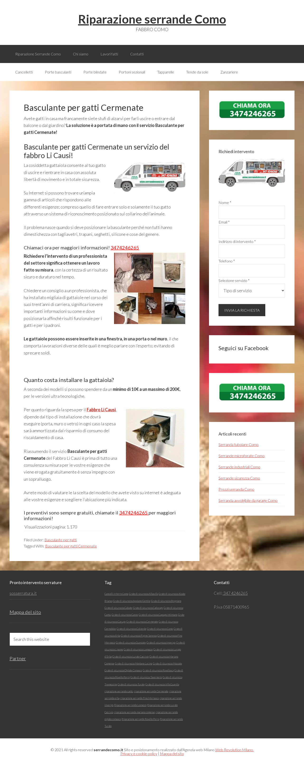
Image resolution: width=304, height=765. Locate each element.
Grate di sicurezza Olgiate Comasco (123, 670)
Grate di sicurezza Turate (131, 684)
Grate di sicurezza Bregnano (166, 600)
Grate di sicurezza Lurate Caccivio (130, 656)
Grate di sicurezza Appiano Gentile (131, 600)
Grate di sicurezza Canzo (125, 614)
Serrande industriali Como (239, 467)
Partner (18, 658)
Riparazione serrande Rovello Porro (140, 719)
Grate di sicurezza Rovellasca (158, 670)
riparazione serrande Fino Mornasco (139, 698)
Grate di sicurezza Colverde (131, 628)
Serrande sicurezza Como (239, 478)
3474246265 (125, 247)
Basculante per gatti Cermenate (71, 546)
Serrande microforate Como (241, 455)
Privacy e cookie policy (138, 753)
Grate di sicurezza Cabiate (118, 607)
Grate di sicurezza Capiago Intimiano (158, 614)
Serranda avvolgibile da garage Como (248, 500)
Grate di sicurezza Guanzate (131, 642)
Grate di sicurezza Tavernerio (146, 677)
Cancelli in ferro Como (116, 593)
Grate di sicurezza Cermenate (142, 621)
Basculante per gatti (60, 539)
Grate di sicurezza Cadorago (148, 607)
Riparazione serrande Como (152, 19)
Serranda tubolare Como (238, 444)
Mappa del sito (25, 612)
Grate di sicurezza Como (160, 628)
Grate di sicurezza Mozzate (167, 663)
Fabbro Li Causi (101, 409)
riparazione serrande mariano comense (134, 712)
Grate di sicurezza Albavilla (143, 593)
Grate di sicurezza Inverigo (161, 642)
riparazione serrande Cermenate (151, 691)
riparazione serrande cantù (118, 691)
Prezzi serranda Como (236, 489)
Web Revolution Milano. (234, 749)
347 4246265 (235, 593)
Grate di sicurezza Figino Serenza (139, 635)
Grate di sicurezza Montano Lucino (133, 663)
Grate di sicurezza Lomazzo (138, 649)
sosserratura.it (23, 593)
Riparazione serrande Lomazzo (130, 705)
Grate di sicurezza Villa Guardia (162, 684)
